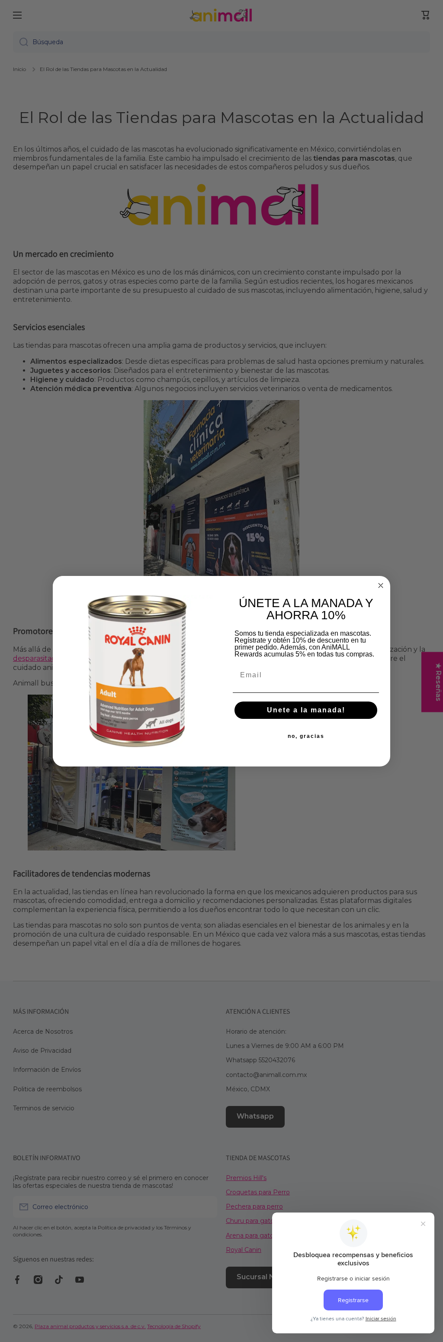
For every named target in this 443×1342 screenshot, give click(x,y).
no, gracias (306, 736)
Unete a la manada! (306, 710)
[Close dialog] (381, 585)
